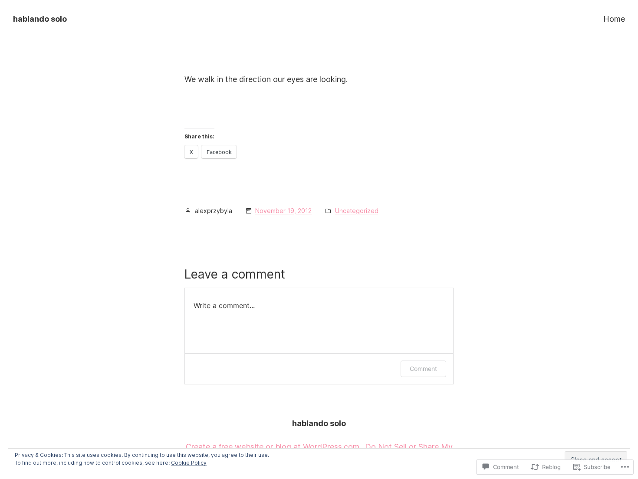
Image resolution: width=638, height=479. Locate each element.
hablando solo (40, 18)
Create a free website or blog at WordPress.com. (273, 446)
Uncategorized (356, 210)
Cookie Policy (189, 462)
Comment (423, 368)
